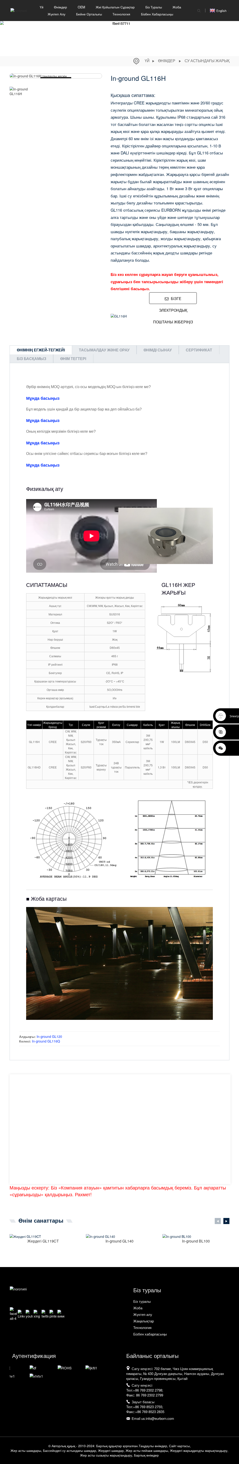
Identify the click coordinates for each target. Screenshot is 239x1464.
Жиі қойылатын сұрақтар (115, 7)
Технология (121, 14)
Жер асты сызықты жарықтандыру (106, 1455)
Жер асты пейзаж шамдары (147, 1450)
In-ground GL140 (119, 1241)
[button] (99, 91)
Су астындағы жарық (207, 60)
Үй (41, 7)
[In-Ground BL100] (195, 1236)
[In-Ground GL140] (119, 1236)
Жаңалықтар (143, 1320)
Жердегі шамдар (111, 1450)
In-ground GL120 (49, 1036)
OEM (81, 7)
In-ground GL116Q (46, 1041)
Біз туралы (153, 7)
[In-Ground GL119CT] (43, 1236)
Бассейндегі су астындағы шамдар (69, 1450)
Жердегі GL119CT (43, 1241)
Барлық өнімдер (146, 1455)
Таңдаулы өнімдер (153, 1445)
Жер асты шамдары (26, 1450)
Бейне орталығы (89, 14)
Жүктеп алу (56, 14)
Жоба (176, 7)
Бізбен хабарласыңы (157, 14)
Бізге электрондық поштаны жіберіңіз (173, 300)
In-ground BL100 (196, 1241)
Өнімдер (60, 7)
